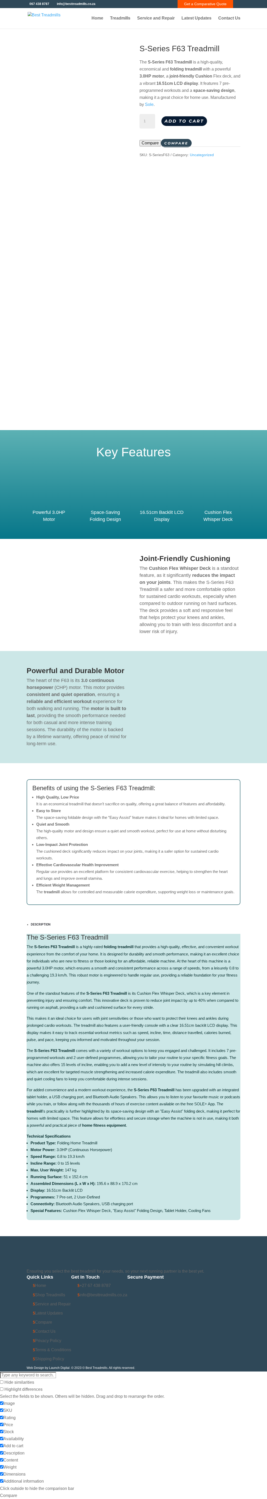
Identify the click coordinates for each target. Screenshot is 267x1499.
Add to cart (184, 121)
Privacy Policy (48, 1340)
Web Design (35, 1368)
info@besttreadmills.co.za (103, 1295)
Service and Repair (156, 18)
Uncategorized (202, 155)
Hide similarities (18, 1382)
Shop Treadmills (50, 1295)
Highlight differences (23, 1389)
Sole (149, 104)
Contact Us (229, 18)
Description (41, 924)
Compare (150, 143)
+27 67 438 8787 (95, 1285)
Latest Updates (196, 18)
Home (97, 18)
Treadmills (120, 18)
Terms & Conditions (53, 1350)
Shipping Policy (49, 1359)
